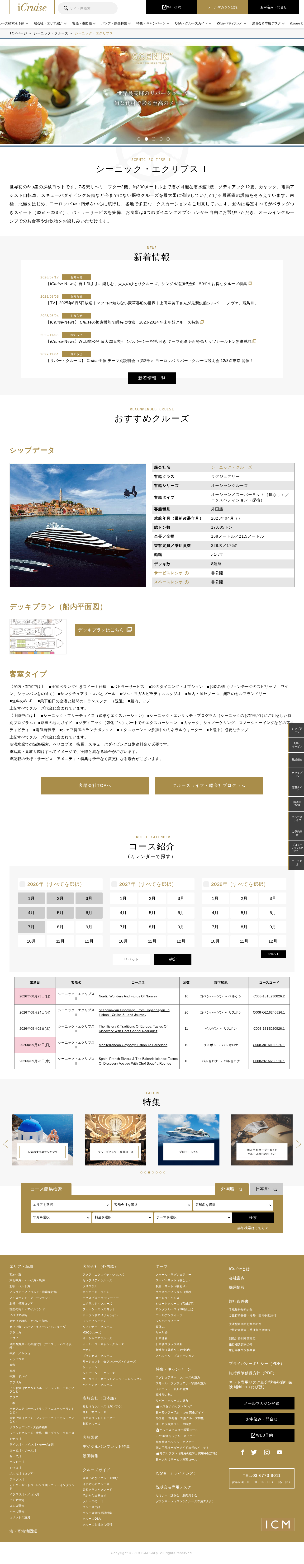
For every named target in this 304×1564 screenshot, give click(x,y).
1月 (31, 898)
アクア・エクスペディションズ (103, 1274)
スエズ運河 (17, 1506)
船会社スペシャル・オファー (175, 1442)
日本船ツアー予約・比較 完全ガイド (180, 1412)
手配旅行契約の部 (241, 1309)
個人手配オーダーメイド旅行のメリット (182, 1447)
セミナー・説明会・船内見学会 (176, 1495)
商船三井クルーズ (94, 1412)
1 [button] (138, 137)
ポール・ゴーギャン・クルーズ (103, 1344)
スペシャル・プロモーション (175, 1355)
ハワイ (14, 1338)
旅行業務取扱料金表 (242, 1350)
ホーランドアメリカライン (100, 1315)
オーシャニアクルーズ (97, 1338)
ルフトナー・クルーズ (97, 1327)
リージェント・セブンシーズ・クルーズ (109, 1361)
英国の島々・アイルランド (27, 1309)
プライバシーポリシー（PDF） (257, 1364)
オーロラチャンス (168, 1298)
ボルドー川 (17, 1462)
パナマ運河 (17, 1500)
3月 (89, 898)
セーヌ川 (15, 1456)
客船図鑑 (90, 1437)
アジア (14, 1397)
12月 (89, 941)
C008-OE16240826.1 (269, 1012)
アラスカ (15, 1332)
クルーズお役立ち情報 (97, 1524)
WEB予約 (261, 1435)
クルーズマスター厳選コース (177, 1430)
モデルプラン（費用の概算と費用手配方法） (187, 1454)
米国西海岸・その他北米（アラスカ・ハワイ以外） (40, 1346)
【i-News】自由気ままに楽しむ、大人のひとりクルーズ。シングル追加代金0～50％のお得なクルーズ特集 (146, 284)
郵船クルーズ (91, 1423)
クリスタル (90, 1286)
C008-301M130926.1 (269, 1045)
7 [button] (164, 1172)
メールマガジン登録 (261, 1403)
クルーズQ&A (92, 1518)
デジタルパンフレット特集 (106, 1447)
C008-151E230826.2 (269, 996)
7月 (31, 927)
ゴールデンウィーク (169, 1315)
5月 (60, 912)
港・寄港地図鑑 (23, 1531)
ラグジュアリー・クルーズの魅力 (178, 1377)
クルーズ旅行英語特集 (97, 1513)
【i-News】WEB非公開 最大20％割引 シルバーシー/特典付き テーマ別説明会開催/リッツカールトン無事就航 (149, 341)
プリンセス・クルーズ (97, 1355)
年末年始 (162, 1332)
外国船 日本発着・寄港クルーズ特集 (180, 1418)
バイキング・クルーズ (97, 1384)
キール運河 (17, 1511)
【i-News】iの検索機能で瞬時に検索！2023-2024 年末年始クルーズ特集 (122, 322)
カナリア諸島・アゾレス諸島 (29, 1321)
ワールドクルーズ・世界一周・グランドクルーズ (42, 1433)
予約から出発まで (94, 1495)
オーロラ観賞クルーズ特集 (173, 1424)
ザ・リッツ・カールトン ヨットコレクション (112, 1379)
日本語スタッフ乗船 (169, 1344)
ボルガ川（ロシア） (23, 1473)
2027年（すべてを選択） (147, 884)
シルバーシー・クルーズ (99, 1373)
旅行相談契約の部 (241, 1344)
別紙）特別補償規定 (242, 1338)
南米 (12, 1365)
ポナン (87, 1350)
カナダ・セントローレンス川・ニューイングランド (42, 1487)
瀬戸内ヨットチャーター (99, 1418)
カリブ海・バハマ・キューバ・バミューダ (38, 1327)
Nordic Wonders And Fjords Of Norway (128, 996)
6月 (89, 912)
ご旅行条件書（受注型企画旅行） (251, 1330)
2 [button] (145, 137)
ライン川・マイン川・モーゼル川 (32, 1444)
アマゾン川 (17, 1479)
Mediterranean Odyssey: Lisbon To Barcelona (133, 1045)
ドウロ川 (15, 1468)
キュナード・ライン (96, 1292)
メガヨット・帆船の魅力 (172, 1389)
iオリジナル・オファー (175, 1436)
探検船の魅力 (165, 1394)
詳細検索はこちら (251, 1228)
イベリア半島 (18, 1315)
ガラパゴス (17, 1359)
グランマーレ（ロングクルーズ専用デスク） (185, 1501)
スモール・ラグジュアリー (173, 1274)
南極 (12, 1370)
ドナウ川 (15, 1439)
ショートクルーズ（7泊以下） (176, 1303)
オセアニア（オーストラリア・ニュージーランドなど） (42, 1410)
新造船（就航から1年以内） (174, 1350)
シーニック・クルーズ (51, 33)
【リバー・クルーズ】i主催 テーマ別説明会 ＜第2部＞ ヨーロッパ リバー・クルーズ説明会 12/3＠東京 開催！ (149, 361)
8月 (60, 927)
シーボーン (90, 1367)
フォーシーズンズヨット (99, 1309)
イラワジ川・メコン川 (24, 1494)
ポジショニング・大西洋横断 (29, 1427)
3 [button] (152, 137)
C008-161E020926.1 (269, 1028)
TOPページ (18, 33)
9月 (89, 927)
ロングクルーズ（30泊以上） (175, 1309)
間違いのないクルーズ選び (100, 1478)
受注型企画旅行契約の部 (245, 1324)
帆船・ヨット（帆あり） (172, 1286)
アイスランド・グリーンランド (30, 1298)
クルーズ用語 (91, 1507)
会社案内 (237, 1278)
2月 (60, 898)
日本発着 (162, 1338)
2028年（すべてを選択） (239, 884)
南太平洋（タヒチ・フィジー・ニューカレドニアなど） (42, 1419)
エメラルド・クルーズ (97, 1303)
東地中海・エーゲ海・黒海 (27, 1280)
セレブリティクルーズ (97, 1280)
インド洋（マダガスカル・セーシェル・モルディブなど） (42, 1389)
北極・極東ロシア (21, 1303)
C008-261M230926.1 (269, 1061)
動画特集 (90, 1456)
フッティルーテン (94, 1321)
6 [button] (160, 1172)
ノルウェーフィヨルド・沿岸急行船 (33, 1292)
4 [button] (159, 137)
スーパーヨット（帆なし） (173, 1280)
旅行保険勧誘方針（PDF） (253, 1373)
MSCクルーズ (92, 1332)
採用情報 (237, 1287)
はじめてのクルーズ (96, 1484)
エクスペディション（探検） (175, 1292)
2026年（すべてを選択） (56, 884)
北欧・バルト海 (20, 1286)
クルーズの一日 (93, 1501)
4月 (31, 912)
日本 (12, 1403)
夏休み (160, 1327)
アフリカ (15, 1382)
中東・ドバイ (18, 1376)
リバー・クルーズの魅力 (172, 1400)
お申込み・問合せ (262, 1419)
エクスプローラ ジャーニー (101, 1298)
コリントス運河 (20, 1517)
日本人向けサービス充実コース (176, 1459)
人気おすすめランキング (174, 1407)
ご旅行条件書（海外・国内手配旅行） (254, 1315)
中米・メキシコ (20, 1353)
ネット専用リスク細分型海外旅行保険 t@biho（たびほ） (260, 1384)
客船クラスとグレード (97, 1489)
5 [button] (166, 137)
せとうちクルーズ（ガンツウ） (103, 1406)
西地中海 (15, 1274)
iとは (239, 1269)
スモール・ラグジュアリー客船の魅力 (181, 1383)
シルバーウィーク (168, 1321)
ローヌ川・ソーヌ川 (23, 1450)
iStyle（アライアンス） (177, 1473)
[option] (152, 92)
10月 (31, 941)
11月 (60, 941)
